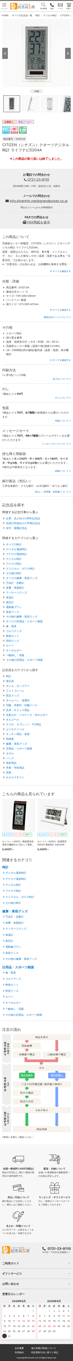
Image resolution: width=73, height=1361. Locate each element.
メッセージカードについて (55, 443)
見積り (68, 8)
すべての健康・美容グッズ (21, 578)
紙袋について (62, 470)
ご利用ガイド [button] (10, 1263)
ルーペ (10, 645)
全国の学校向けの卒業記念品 (23, 523)
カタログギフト (15, 777)
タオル (10, 753)
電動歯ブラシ (14, 607)
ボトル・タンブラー (18, 685)
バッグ (10, 758)
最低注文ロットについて (56, 317)
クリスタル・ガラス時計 (20, 568)
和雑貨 (10, 738)
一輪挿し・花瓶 (15, 655)
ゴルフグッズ (14, 631)
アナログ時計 (14, 563)
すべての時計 (14, 544)
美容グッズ (12, 611)
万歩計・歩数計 (15, 582)
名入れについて (61, 378)
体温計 (10, 597)
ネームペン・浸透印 (18, 700)
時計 (8, 676)
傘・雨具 (11, 626)
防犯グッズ (12, 640)
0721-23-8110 (38, 179)
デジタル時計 (14, 558)
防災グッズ (12, 695)
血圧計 (10, 602)
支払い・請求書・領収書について (52, 491)
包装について (62, 420)
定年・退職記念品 (16, 528)
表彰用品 (11, 762)
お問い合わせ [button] (10, 1284)
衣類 (8, 772)
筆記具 (10, 681)
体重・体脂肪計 (15, 587)
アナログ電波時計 (16, 554)
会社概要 (19, 1348)
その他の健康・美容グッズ (21, 616)
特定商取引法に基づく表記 (44, 1352)
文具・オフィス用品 (18, 710)
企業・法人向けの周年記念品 (23, 518)
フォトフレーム (15, 690)
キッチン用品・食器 (18, 734)
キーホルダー (14, 650)
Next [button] (68, 53)
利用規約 (19, 1352)
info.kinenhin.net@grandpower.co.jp (39, 201)
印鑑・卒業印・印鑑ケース (21, 705)
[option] (36, 53)
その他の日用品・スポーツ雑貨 (24, 659)
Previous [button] (5, 53)
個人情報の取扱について (43, 1348)
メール (60, 8)
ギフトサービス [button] (12, 1273)
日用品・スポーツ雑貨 (19, 748)
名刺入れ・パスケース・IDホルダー (27, 714)
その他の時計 (14, 573)
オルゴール (12, 719)
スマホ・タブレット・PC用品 (23, 724)
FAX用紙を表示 (38, 222)
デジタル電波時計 (16, 549)
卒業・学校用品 (15, 767)
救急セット (12, 635)
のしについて (62, 397)
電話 (52, 8)
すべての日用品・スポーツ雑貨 (24, 621)
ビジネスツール (15, 729)
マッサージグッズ (16, 592)
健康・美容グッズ (16, 743)
